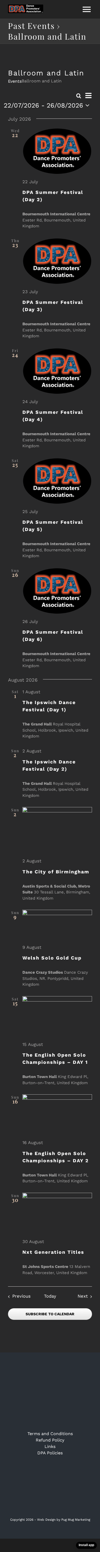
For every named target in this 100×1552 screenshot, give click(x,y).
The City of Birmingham (55, 871)
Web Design (46, 1520)
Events (15, 81)
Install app (86, 1545)
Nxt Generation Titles (53, 1252)
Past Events (31, 25)
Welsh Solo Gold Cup (52, 958)
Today (50, 1296)
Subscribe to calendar (50, 1314)
